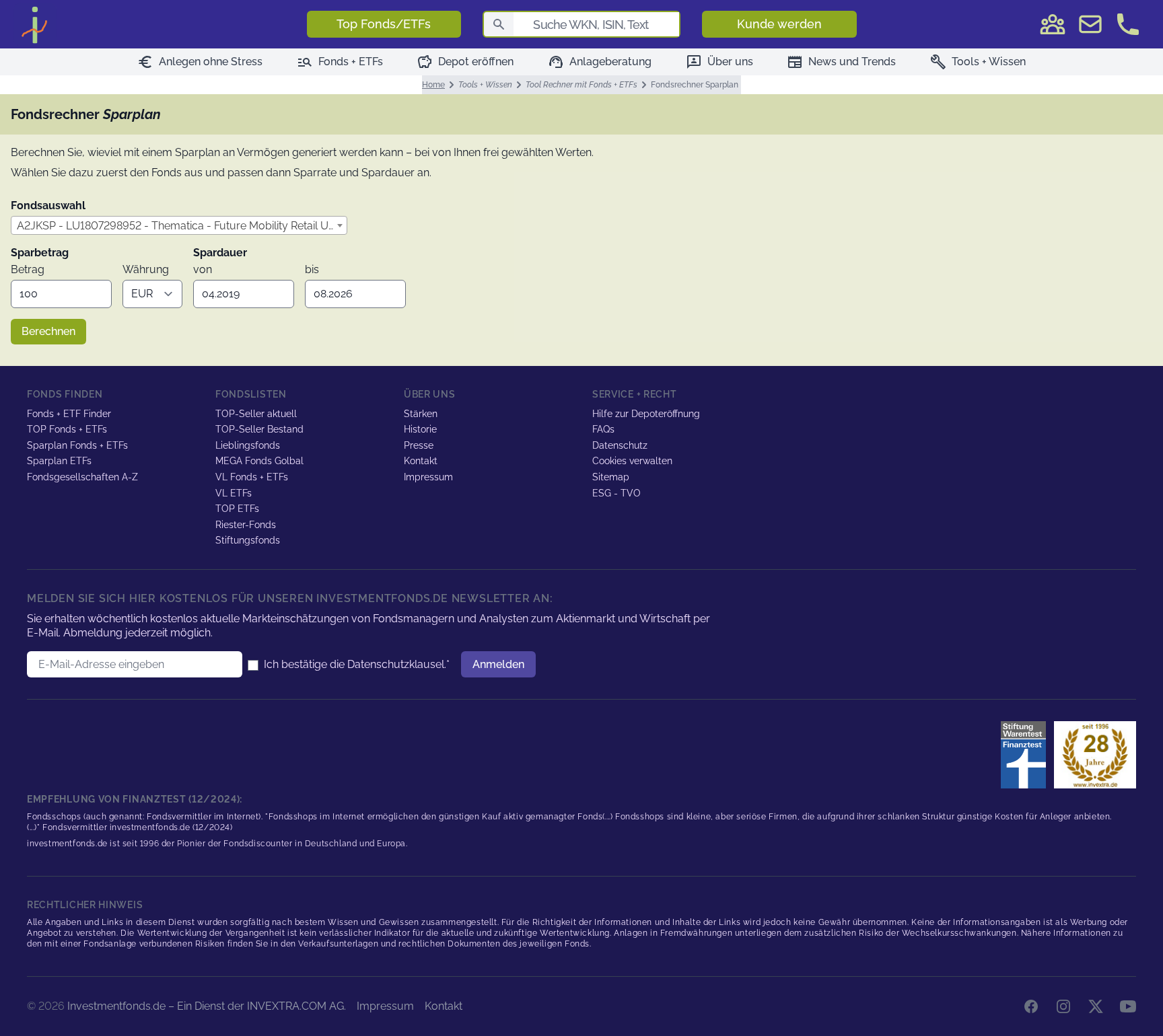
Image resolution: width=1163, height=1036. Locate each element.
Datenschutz (619, 445)
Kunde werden (779, 24)
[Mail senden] (1090, 24)
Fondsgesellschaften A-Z (82, 477)
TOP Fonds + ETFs (67, 429)
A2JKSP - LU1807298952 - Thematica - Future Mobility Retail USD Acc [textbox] (182, 225)
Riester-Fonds (245, 524)
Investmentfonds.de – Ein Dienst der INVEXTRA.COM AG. (206, 1006)
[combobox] (179, 225)
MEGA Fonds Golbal (259, 460)
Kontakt (420, 460)
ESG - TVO (616, 493)
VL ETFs (233, 493)
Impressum (428, 477)
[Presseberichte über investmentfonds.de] (1026, 754)
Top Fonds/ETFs (384, 24)
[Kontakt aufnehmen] (1128, 24)
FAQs (603, 429)
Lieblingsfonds (247, 445)
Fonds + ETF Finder (69, 413)
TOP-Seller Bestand (259, 429)
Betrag (27, 269)
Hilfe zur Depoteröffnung (646, 413)
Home (433, 84)
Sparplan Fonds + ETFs (77, 445)
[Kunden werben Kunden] (1052, 24)
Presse (418, 445)
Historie (420, 429)
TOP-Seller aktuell (256, 413)
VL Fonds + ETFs (251, 477)
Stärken (420, 413)
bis (312, 269)
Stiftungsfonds (247, 540)
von (202, 269)
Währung (145, 269)
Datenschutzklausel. (396, 664)
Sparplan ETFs (59, 460)
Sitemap (610, 477)
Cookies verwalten (632, 460)
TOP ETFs (237, 508)
